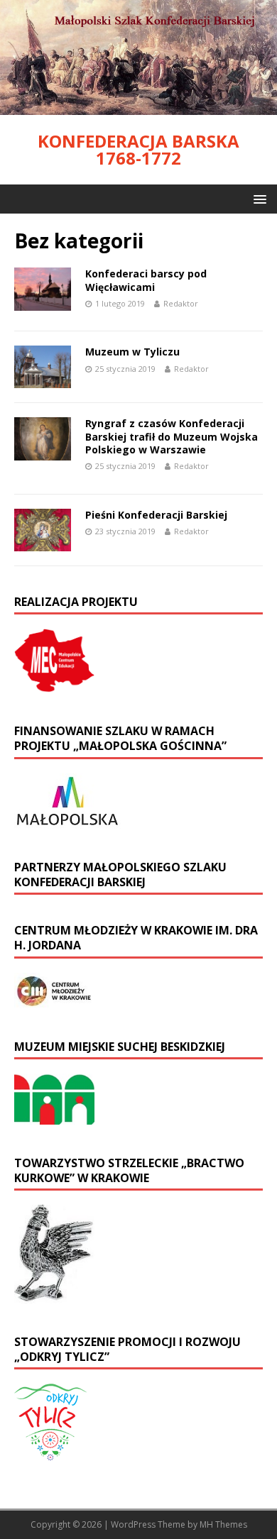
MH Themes (223, 1524)
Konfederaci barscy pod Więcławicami (146, 280)
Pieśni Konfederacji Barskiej (156, 515)
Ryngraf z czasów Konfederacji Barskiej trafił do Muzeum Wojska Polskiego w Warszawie (171, 436)
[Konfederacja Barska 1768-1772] (138, 107)
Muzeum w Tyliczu (132, 351)
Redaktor (180, 303)
